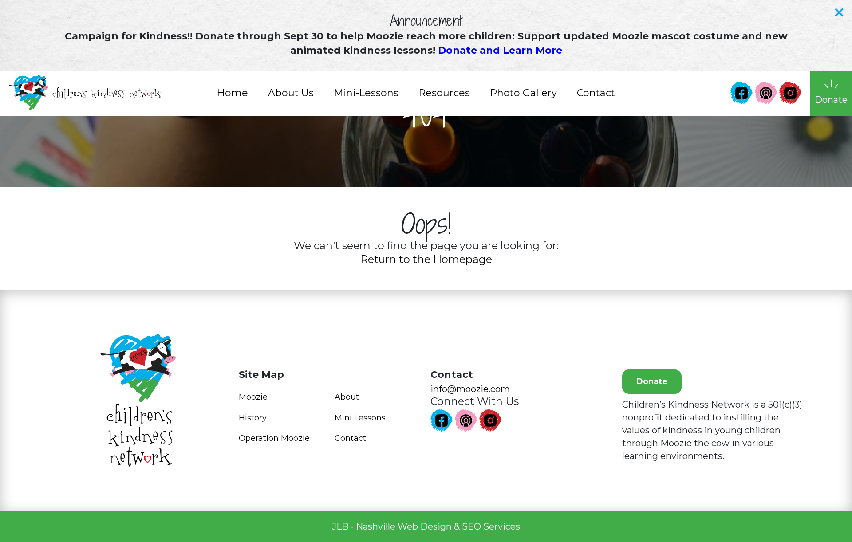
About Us (291, 93)
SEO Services (491, 526)
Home (232, 93)
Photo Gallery (523, 93)
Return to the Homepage (426, 259)
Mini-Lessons (366, 93)
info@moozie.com (470, 389)
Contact (596, 93)
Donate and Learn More (500, 50)
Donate (651, 381)
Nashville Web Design (404, 526)
